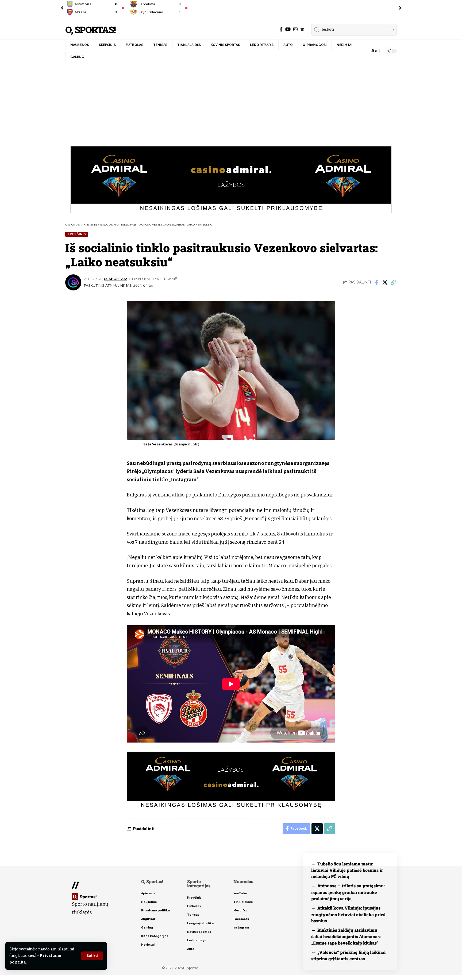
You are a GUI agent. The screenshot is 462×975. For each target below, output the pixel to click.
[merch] (302, 29)
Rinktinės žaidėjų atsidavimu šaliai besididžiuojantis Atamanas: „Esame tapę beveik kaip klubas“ (346, 936)
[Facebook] (281, 29)
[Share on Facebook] (376, 282)
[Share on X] (384, 282)
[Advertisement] (231, 102)
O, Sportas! (90, 29)
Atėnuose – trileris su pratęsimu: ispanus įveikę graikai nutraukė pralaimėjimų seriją (348, 892)
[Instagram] (295, 29)
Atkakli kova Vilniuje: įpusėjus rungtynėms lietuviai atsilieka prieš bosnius (348, 914)
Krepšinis (76, 234)
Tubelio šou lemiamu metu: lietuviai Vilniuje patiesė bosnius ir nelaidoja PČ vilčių (347, 870)
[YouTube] (288, 29)
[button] (92, 955)
